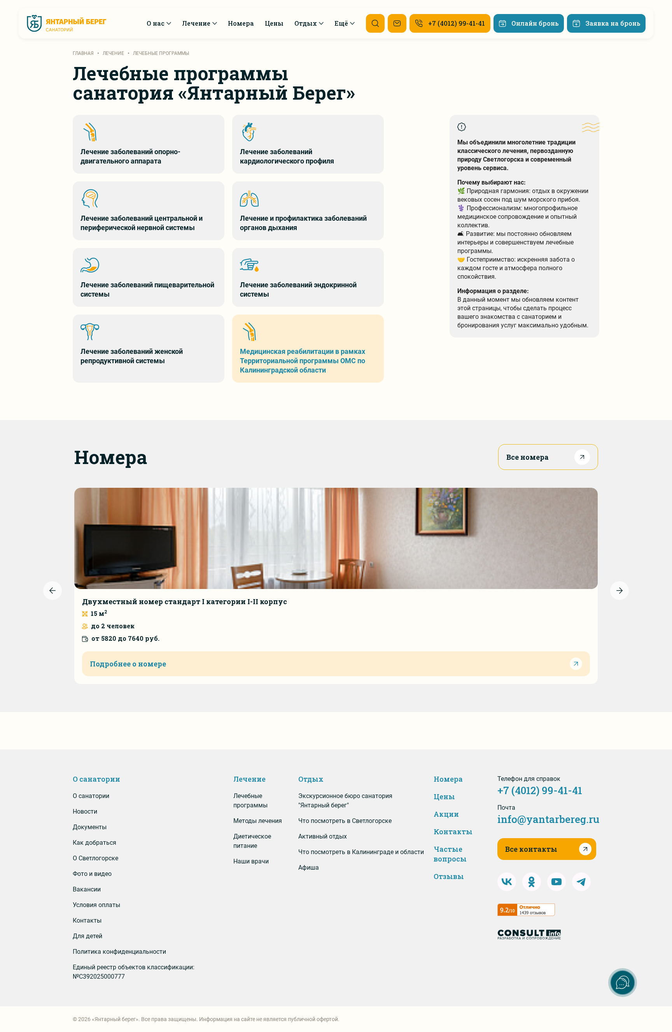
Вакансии (87, 889)
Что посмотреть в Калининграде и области (361, 852)
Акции (446, 814)
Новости (85, 811)
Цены (444, 796)
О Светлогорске (95, 858)
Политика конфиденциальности (119, 951)
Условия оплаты (96, 905)
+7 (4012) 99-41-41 (539, 790)
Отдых (311, 779)
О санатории (96, 779)
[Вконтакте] (506, 881)
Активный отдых (322, 836)
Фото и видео (92, 873)
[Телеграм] (581, 881)
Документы (90, 827)
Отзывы (449, 876)
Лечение (249, 779)
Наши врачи (251, 861)
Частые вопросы (450, 853)
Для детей (87, 936)
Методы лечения (257, 821)
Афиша (308, 867)
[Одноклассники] (531, 881)
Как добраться (94, 842)
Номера (448, 779)
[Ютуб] (556, 881)
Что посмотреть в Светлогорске (345, 821)
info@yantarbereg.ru (548, 819)
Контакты (87, 920)
